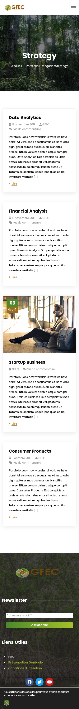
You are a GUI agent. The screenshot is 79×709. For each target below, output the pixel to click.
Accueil (16, 66)
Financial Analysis (28, 211)
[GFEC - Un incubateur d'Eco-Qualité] (14, 7)
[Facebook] (30, 682)
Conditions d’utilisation (25, 668)
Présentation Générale (25, 662)
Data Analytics (25, 118)
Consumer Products (30, 451)
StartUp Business (27, 362)
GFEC (45, 124)
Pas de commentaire (27, 129)
